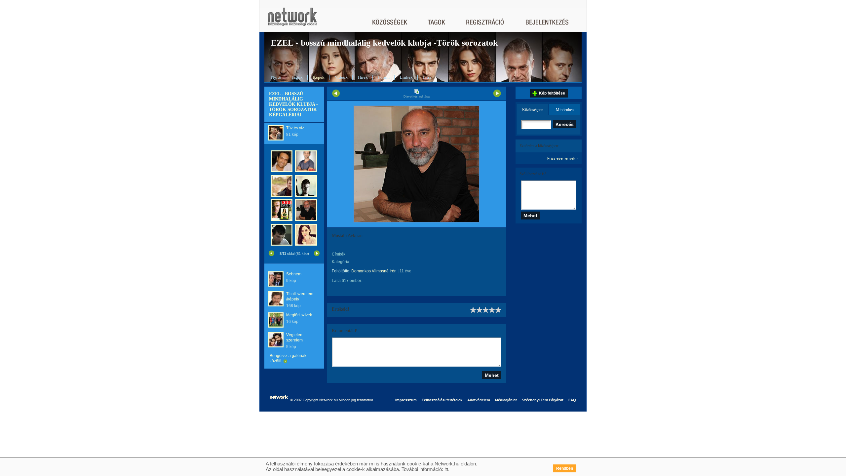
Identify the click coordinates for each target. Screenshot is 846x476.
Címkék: (339, 254)
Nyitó (276, 77)
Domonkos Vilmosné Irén (374, 271)
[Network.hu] (292, 20)
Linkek (406, 77)
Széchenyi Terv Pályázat (542, 400)
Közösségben (532, 109)
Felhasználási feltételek (442, 400)
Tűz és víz (295, 128)
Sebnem (293, 274)
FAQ (572, 400)
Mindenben (565, 109)
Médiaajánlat (506, 400)
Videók (341, 77)
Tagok (297, 77)
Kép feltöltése (552, 93)
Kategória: (341, 261)
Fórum (384, 77)
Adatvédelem (478, 400)
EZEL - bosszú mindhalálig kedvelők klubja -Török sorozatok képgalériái (293, 104)
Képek (319, 77)
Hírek (363, 77)
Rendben (564, 468)
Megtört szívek (299, 315)
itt (446, 469)
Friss (427, 77)
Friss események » (562, 158)
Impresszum (406, 400)
